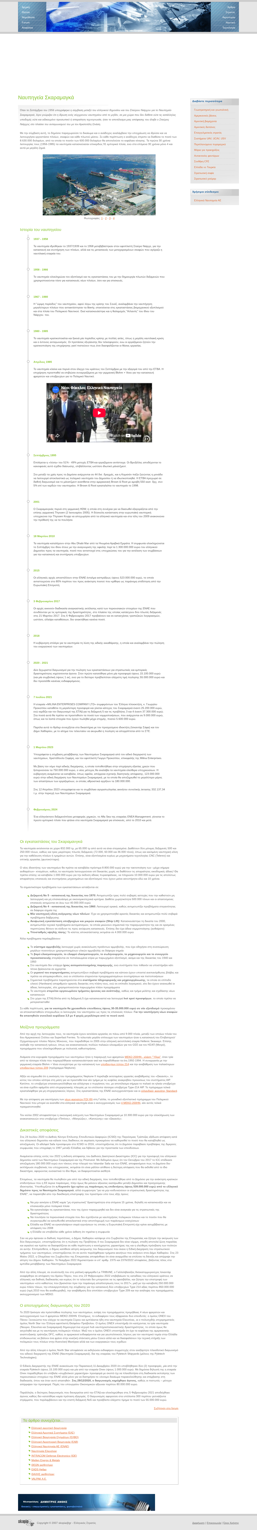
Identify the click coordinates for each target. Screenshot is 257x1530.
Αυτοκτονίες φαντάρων (206, 155)
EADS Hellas (38, 1469)
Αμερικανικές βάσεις (205, 115)
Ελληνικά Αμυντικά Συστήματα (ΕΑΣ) (53, 1432)
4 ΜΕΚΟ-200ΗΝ (130, 1102)
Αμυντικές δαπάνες (204, 127)
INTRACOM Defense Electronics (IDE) (54, 1455)
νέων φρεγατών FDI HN (79, 1099)
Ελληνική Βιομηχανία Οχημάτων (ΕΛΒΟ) (55, 1437)
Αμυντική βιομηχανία (205, 121)
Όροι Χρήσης (231, 1522)
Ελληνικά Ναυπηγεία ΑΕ (207, 200)
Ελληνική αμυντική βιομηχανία (49, 1427)
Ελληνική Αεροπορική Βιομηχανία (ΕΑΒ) (54, 1441)
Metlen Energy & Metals (45, 1460)
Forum (26, 22)
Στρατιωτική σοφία (204, 173)
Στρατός (230, 12)
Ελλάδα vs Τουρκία (205, 167)
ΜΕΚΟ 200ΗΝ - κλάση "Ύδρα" (143, 1056)
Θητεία (26, 12)
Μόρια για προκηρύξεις (206, 150)
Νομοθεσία (28, 17)
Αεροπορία (228, 17)
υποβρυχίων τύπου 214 (115, 1064)
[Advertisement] (128, 60)
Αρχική (26, 7)
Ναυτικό (230, 22)
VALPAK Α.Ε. (39, 1478)
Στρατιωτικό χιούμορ (205, 178)
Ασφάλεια (27, 27)
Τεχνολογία (228, 27)
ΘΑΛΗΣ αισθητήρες (43, 1474)
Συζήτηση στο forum (166, 1408)
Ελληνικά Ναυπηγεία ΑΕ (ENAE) (50, 1446)
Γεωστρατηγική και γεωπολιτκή (211, 109)
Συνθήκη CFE (201, 161)
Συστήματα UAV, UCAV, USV (210, 138)
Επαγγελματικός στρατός (208, 132)
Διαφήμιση (198, 1522)
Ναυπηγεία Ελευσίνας (44, 1451)
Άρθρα (231, 7)
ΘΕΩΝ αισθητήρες (42, 1464)
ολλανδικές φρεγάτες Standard (159, 1090)
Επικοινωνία (214, 1522)
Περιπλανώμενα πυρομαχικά (210, 144)
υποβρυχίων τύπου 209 (34, 1067)
